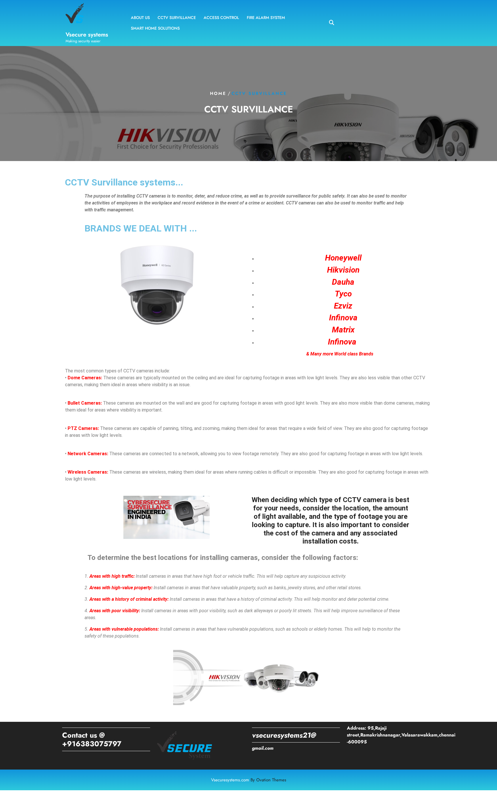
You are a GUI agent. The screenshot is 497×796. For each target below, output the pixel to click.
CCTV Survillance (177, 17)
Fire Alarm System (266, 17)
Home (218, 93)
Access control (221, 17)
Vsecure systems (87, 34)
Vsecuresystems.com (248, 780)
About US (140, 17)
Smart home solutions (155, 28)
